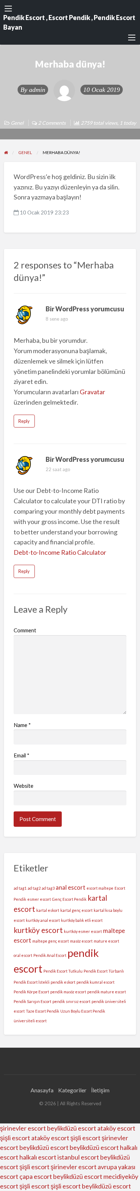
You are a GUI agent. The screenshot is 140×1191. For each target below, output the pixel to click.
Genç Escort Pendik (69, 899)
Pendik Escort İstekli (32, 982)
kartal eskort (47, 910)
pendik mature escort (106, 991)
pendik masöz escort (68, 991)
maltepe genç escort (50, 941)
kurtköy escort (38, 929)
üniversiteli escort (30, 1020)
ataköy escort (116, 1128)
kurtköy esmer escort (83, 931)
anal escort (70, 887)
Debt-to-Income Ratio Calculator (60, 552)
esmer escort (39, 899)
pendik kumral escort (95, 982)
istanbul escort (78, 1157)
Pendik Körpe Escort (31, 991)
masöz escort (81, 941)
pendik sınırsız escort (71, 1001)
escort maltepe (100, 888)
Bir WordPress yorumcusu (85, 309)
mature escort (106, 941)
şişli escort (15, 1138)
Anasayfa (42, 1090)
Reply (24, 421)
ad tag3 (48, 888)
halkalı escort (37, 1157)
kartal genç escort (76, 910)
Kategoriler (72, 1090)
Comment (25, 630)
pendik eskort (63, 982)
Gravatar (92, 392)
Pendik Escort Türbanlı (104, 971)
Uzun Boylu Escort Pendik (82, 1011)
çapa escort (35, 1176)
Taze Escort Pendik (42, 1011)
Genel (17, 123)
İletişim (100, 1090)
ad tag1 (20, 888)
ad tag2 (34, 888)
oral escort (23, 955)
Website (23, 785)
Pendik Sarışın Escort (32, 1001)
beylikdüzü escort (71, 1128)
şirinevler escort (23, 1128)
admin (37, 89)
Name (22, 725)
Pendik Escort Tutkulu (63, 971)
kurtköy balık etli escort (82, 920)
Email (21, 755)
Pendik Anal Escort (49, 955)
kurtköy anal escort (43, 920)
